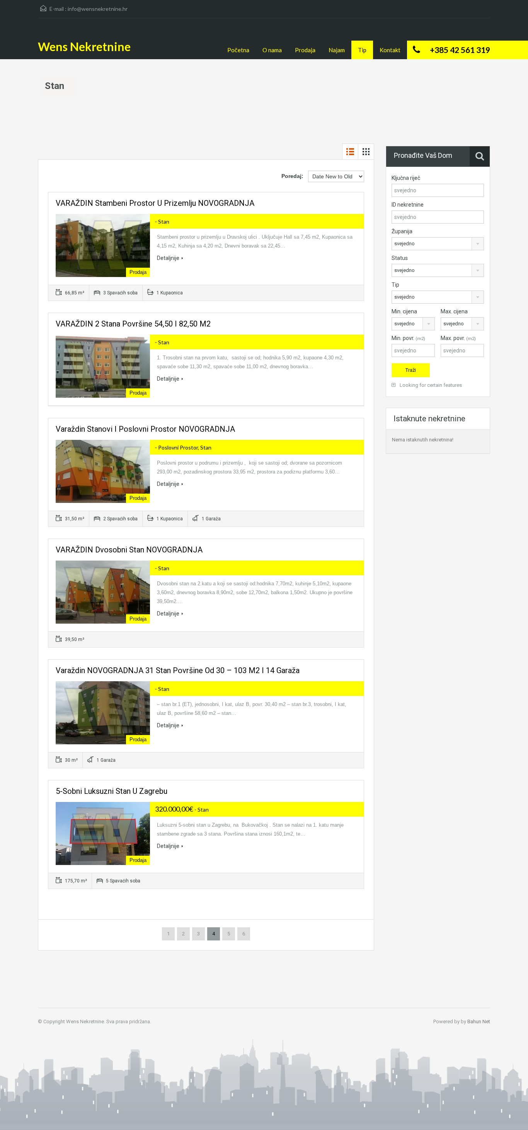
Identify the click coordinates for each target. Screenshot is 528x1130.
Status (400, 258)
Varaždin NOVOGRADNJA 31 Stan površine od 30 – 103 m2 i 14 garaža (178, 670)
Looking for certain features (430, 385)
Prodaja (305, 49)
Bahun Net (478, 1021)
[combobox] (438, 243)
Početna (238, 49)
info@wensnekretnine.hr (98, 8)
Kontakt (390, 49)
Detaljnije (168, 258)
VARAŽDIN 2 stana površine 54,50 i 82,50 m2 (133, 323)
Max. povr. (458, 338)
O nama (272, 49)
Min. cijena (404, 311)
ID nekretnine (408, 205)
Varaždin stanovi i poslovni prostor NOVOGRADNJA (145, 429)
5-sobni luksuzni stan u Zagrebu (111, 791)
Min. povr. (408, 338)
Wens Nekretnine (84, 46)
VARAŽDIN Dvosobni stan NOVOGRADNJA (129, 549)
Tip (362, 49)
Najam (337, 49)
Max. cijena (454, 311)
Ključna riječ (406, 178)
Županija (402, 231)
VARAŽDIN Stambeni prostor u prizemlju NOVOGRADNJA (155, 203)
